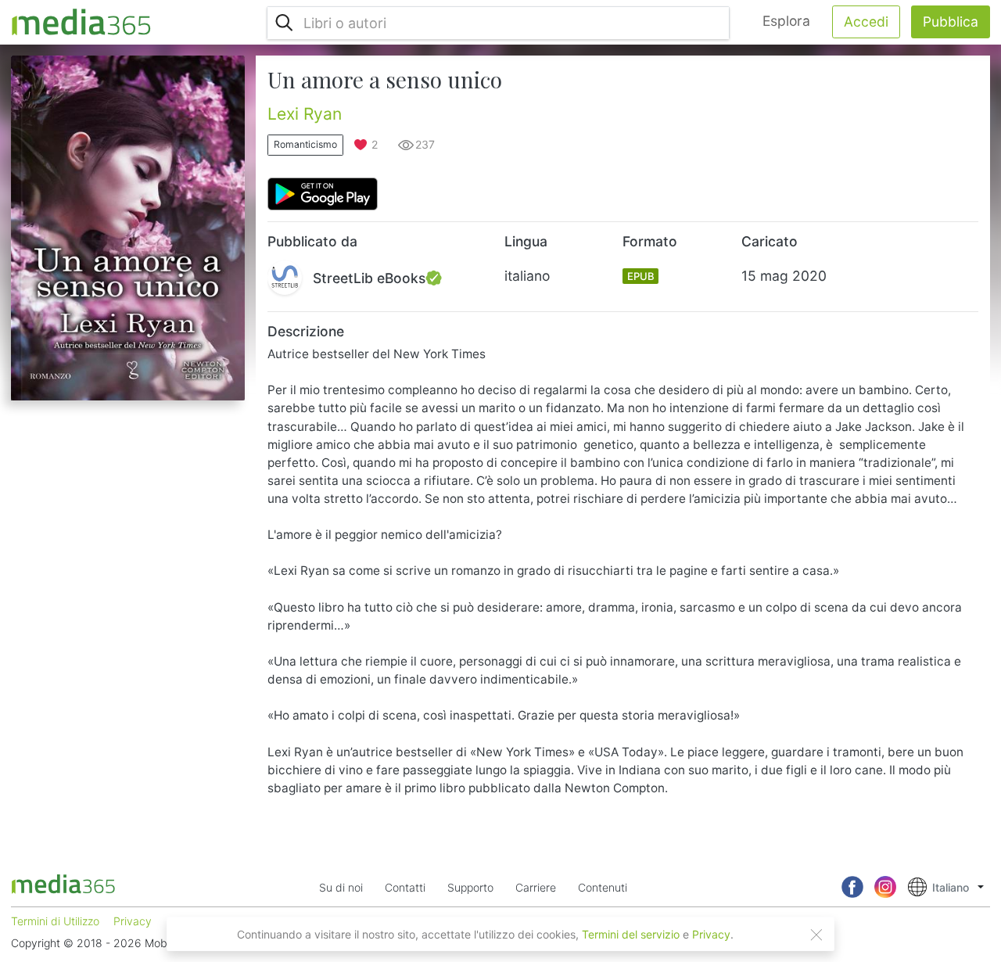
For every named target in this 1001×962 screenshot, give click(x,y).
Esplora (786, 21)
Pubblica (950, 21)
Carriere (535, 887)
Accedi (866, 21)
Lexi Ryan (304, 114)
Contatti (405, 887)
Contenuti (602, 887)
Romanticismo (305, 144)
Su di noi (341, 887)
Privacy (711, 934)
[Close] (816, 934)
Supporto (470, 887)
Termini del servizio (631, 934)
